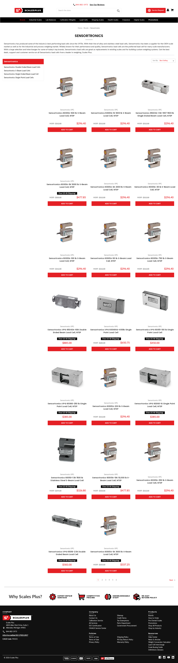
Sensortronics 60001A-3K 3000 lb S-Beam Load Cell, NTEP (111, 553)
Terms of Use (94, 637)
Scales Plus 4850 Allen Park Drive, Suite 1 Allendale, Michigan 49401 (17, 625)
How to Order (153, 618)
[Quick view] (67, 105)
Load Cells (84, 20)
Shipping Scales (98, 20)
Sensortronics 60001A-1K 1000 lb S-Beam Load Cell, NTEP (111, 114)
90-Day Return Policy (125, 640)
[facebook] (160, 657)
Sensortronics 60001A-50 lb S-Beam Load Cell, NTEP (111, 259)
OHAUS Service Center (97, 628)
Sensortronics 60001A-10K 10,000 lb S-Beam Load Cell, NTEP (110, 479)
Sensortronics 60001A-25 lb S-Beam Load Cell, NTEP (154, 188)
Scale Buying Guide (155, 647)
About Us (92, 615)
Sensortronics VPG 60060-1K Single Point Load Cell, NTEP (155, 405)
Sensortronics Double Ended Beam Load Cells (22, 67)
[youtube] (168, 657)
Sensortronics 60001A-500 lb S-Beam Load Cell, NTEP (67, 114)
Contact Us (93, 618)
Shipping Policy (122, 637)
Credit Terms (121, 618)
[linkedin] (173, 657)
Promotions (153, 20)
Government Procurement (127, 626)
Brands (22, 20)
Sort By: (155, 60)
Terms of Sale (94, 640)
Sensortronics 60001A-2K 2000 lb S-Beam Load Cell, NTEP (111, 188)
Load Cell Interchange (156, 645)
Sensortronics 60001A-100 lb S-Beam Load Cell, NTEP (67, 259)
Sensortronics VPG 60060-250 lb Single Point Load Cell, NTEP (67, 405)
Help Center (152, 637)
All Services (93, 623)
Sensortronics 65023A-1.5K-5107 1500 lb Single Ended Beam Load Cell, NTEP (155, 114)
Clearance (126, 20)
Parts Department (123, 623)
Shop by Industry (154, 628)
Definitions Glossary (155, 650)
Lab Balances (51, 20)
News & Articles (154, 640)
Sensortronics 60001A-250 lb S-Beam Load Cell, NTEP (154, 481)
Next (171, 580)
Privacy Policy (94, 642)
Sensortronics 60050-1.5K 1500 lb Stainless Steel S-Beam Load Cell (67, 479)
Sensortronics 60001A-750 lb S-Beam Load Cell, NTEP (154, 259)
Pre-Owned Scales (155, 621)
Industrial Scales (35, 20)
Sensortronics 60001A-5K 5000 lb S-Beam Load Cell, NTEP (67, 185)
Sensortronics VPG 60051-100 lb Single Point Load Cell (155, 331)
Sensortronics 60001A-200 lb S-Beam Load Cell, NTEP (111, 407)
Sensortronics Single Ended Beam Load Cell (21, 74)
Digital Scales (139, 20)
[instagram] (164, 657)
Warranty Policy (123, 642)
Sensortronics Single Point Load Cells (19, 78)
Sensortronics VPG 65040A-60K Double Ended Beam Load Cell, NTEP (67, 331)
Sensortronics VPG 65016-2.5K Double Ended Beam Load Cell (67, 553)
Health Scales (113, 20)
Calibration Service (96, 621)
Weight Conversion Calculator (159, 642)
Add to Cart (67, 129)
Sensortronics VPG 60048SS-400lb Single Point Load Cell (111, 331)
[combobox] (89, 10)
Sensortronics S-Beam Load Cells (17, 71)
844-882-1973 (11, 631)
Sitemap (120, 615)
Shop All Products (155, 626)
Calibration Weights (68, 20)
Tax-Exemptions (123, 621)
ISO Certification (95, 626)
